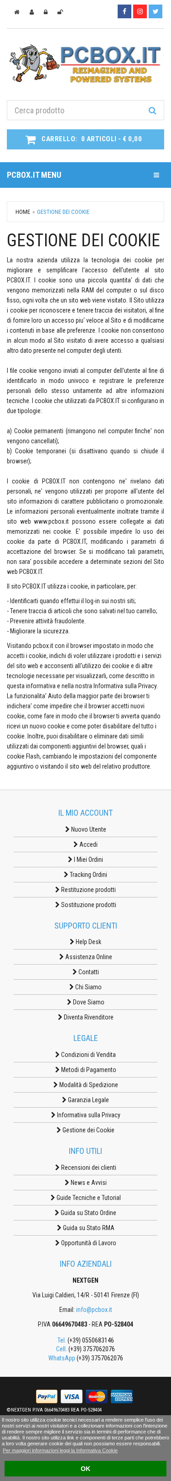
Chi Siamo (88, 987)
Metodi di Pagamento (88, 1069)
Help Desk (87, 941)
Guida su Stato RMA (88, 1228)
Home (23, 211)
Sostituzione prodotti (88, 904)
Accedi (88, 844)
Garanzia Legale (88, 1100)
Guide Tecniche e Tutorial (88, 1197)
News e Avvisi (88, 1182)
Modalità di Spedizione (88, 1084)
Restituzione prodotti (88, 889)
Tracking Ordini (87, 874)
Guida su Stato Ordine (87, 1212)
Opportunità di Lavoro (88, 1243)
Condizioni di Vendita (88, 1054)
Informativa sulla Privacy (88, 1115)
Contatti (88, 972)
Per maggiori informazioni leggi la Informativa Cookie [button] (60, 1450)
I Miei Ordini (88, 859)
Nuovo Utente (88, 829)
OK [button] (85, 1468)
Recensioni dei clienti (88, 1167)
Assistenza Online (88, 957)
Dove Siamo (88, 1002)
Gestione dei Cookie (87, 1130)
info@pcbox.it (94, 1309)
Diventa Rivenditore (88, 1017)
